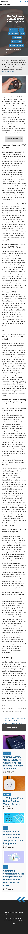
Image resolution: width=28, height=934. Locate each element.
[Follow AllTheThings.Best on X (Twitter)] (20, 1)
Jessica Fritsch (14, 52)
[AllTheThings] (4, 1)
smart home (6, 711)
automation (10, 709)
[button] (26, 914)
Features (7, 706)
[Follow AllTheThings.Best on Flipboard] (25, 1)
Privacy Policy (10, 931)
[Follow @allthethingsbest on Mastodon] (27, 1)
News (5, 827)
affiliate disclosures (7, 71)
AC (5, 709)
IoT (16, 709)
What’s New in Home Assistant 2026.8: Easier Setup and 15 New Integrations (13, 837)
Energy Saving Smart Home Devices (13, 723)
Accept (14, 928)
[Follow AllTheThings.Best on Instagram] (22, 1)
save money (22, 709)
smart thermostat (16, 711)
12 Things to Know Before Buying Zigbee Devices (13, 801)
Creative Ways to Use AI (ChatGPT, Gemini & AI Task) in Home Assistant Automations (13, 763)
